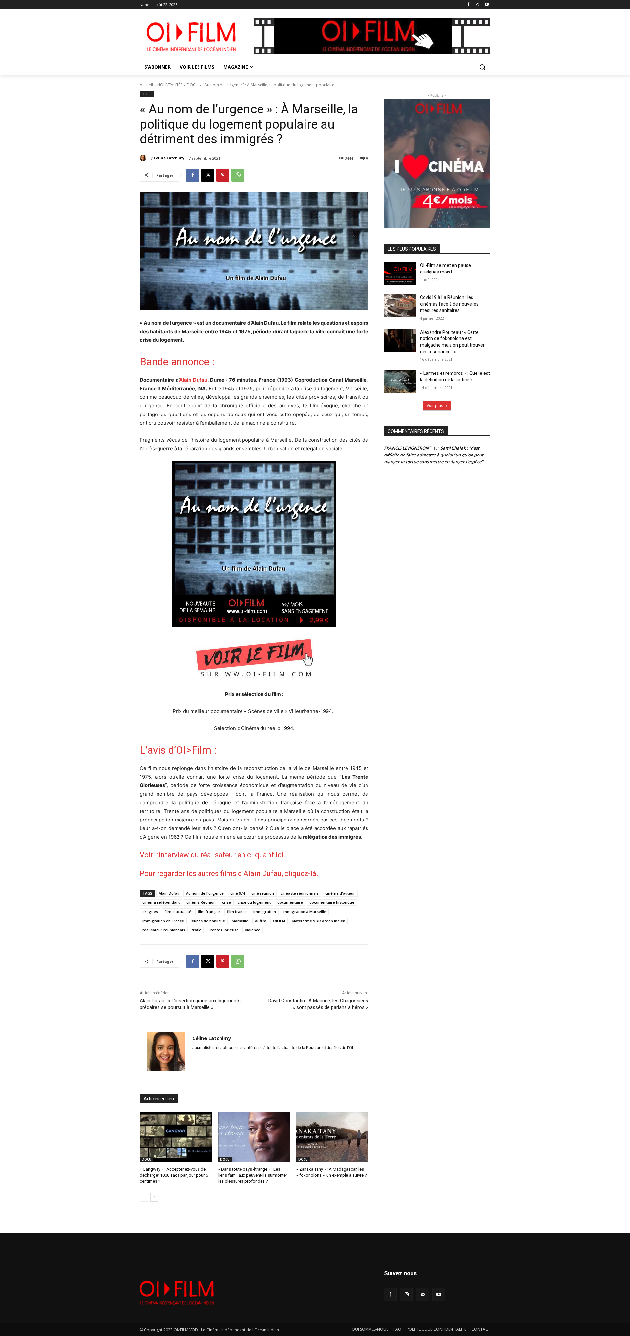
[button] (482, 67)
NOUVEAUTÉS (169, 85)
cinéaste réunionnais (300, 893)
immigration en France (163, 920)
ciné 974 (237, 893)
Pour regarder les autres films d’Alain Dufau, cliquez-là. (229, 873)
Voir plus (435, 405)
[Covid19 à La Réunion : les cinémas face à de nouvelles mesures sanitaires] (400, 305)
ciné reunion (262, 893)
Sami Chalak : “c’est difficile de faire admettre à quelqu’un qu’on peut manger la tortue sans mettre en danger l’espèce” (433, 455)
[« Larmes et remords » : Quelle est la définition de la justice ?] (400, 381)
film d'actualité (177, 911)
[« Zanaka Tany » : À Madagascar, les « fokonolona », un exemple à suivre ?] (332, 1137)
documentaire (290, 902)
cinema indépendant (161, 902)
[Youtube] (486, 5)
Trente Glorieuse (223, 929)
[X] (207, 175)
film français (209, 911)
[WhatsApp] (237, 175)
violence (252, 929)
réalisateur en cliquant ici (242, 855)
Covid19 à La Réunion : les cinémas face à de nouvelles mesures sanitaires (449, 304)
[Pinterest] (222, 175)
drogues (150, 911)
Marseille (240, 920)
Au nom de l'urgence (205, 893)
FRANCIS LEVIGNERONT (407, 448)
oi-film (260, 920)
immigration (264, 911)
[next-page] (154, 1197)
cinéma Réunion (201, 902)
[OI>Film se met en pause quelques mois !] (400, 273)
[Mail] (422, 1294)
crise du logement (254, 902)
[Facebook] (468, 5)
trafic (196, 929)
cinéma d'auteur (340, 893)
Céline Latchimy (169, 157)
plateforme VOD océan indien (318, 920)
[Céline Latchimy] (144, 158)
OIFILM (279, 920)
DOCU (193, 85)
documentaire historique (331, 902)
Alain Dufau (193, 380)
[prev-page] (144, 1197)
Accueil (146, 85)
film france (237, 911)
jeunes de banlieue (208, 920)
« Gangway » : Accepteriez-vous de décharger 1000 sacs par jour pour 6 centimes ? (174, 1175)
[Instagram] (477, 5)
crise (226, 902)
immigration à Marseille (304, 911)
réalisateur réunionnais (163, 929)
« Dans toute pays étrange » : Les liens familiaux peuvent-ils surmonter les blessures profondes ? (252, 1175)
